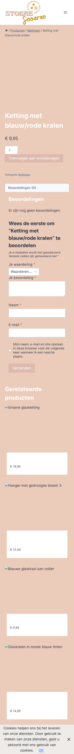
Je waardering (22, 264)
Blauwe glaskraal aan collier (33, 621)
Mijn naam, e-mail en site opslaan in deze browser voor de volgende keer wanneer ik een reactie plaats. (38, 350)
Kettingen (24, 174)
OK (41, 750)
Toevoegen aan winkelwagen (34, 158)
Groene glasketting (26, 460)
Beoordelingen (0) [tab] (22, 188)
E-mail (15, 325)
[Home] (6, 30)
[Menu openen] (65, 12)
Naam (15, 305)
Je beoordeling (22, 278)
